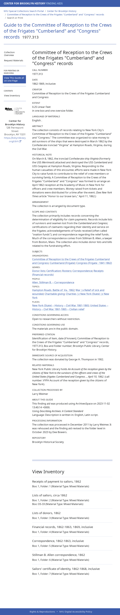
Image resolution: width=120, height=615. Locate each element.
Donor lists (38, 271)
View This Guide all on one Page (14, 79)
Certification (53, 271)
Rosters (66, 271)
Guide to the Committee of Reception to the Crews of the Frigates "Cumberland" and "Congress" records (58, 31)
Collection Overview (9, 54)
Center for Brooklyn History (24, 3)
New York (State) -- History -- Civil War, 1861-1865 (60, 305)
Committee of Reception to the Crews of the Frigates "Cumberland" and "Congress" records (55, 14)
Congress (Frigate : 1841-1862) (94, 263)
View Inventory (12, 95)
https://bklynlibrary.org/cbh (15, 140)
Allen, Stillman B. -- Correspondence (53, 282)
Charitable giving (55, 294)
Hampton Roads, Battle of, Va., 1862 (53, 290)
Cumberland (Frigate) (62, 263)
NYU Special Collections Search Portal (24, 11)
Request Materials (13, 60)
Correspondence (82, 271)
